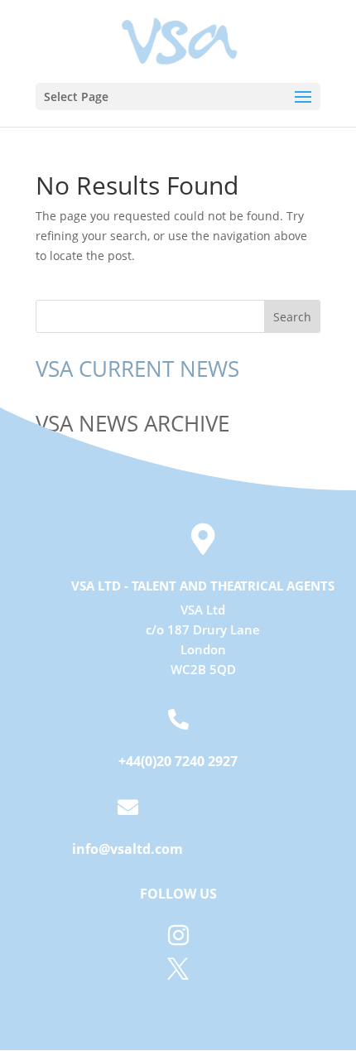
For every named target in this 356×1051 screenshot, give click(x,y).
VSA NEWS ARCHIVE (132, 423)
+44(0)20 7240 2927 (178, 761)
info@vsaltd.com (127, 849)
